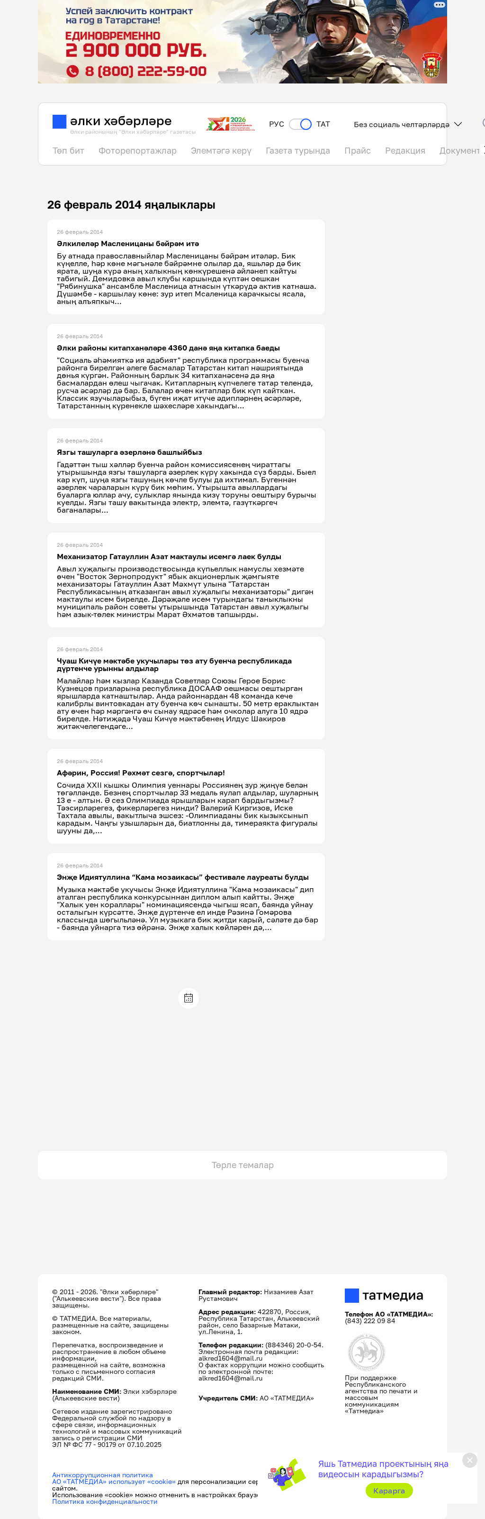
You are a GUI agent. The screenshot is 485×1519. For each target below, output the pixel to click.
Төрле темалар (243, 1165)
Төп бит (68, 150)
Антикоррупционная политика (102, 1475)
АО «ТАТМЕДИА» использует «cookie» (114, 1481)
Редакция (405, 150)
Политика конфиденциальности (105, 1501)
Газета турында (298, 150)
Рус (276, 124)
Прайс (357, 150)
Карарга (389, 1490)
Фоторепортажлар (138, 150)
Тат (323, 124)
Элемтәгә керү (221, 150)
